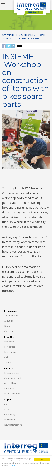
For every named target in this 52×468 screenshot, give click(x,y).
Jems (6, 409)
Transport (9, 362)
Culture (7, 357)
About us (8, 320)
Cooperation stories (13, 378)
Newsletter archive (13, 424)
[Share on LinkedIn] (13, 46)
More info (13, 465)
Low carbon (9, 346)
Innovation (9, 341)
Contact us (9, 331)
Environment (10, 352)
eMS (6, 404)
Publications (10, 388)
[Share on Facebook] (4, 46)
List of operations (12, 393)
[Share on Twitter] (8, 46)
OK (42, 459)
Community (9, 414)
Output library (10, 383)
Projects (10, 38)
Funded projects (11, 373)
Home (41, 35)
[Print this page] (18, 46)
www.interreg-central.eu (18, 35)
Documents (9, 419)
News (35, 38)
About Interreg (11, 315)
